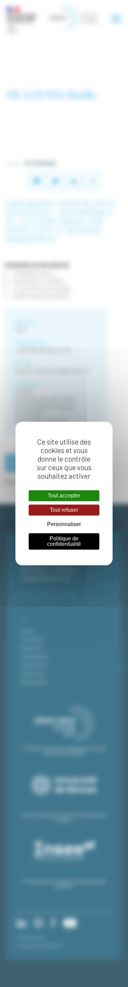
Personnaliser (64, 524)
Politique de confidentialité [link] (64, 541)
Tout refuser (64, 510)
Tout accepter (64, 495)
